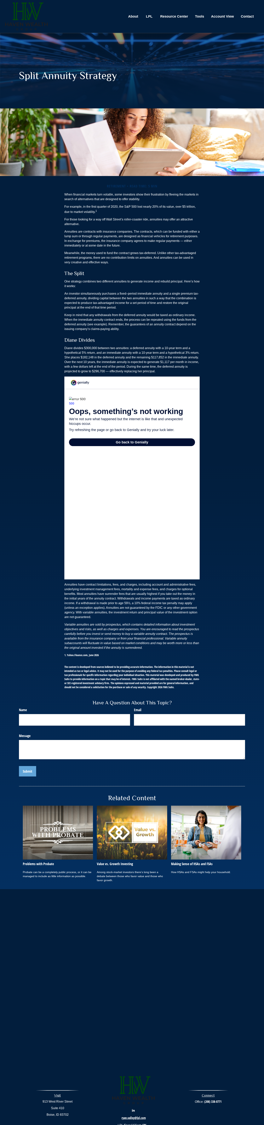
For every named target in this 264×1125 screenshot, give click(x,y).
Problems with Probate (38, 863)
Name (23, 709)
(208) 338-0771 (212, 1101)
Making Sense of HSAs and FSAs (192, 863)
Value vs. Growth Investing (115, 863)
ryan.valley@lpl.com (134, 1118)
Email (137, 709)
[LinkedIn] (133, 1110)
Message (25, 735)
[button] (133, 16)
